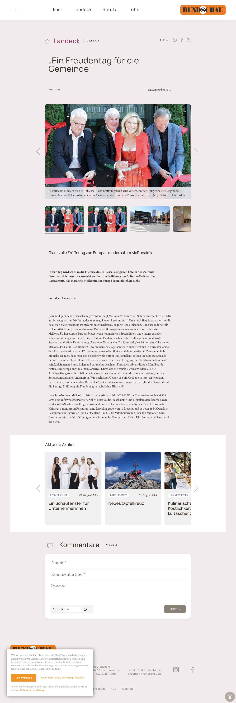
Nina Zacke (54, 89)
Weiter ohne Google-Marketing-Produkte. (62, 677)
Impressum (97, 689)
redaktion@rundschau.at (145, 670)
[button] (38, 151)
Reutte (110, 9)
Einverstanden (24, 677)
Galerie (93, 40)
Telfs (134, 9)
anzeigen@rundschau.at (144, 674)
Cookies (128, 689)
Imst (57, 9)
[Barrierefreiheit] (230, 697)
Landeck (82, 9)
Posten (174, 609)
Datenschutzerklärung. (32, 690)
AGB (113, 689)
